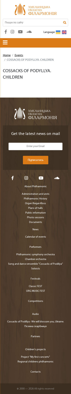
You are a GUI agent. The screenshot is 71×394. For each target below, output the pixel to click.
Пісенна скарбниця (35, 326)
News (36, 229)
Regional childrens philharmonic (36, 361)
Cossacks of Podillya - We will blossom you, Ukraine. (35, 321)
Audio (35, 314)
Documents (35, 222)
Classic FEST (35, 286)
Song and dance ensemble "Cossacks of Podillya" (35, 264)
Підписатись (36, 160)
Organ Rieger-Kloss (35, 203)
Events (19, 55)
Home (7, 55)
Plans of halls (35, 208)
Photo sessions (35, 217)
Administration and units (35, 194)
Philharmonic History (35, 198)
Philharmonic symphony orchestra (35, 254)
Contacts (35, 372)
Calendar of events (35, 237)
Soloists (35, 268)
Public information (35, 212)
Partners (35, 336)
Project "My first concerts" (35, 357)
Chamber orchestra (35, 259)
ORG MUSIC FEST (35, 291)
